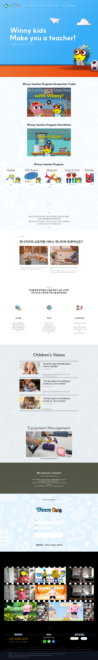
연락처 (36, 525)
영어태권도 (78, 647)
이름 (36, 520)
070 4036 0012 (18, 638)
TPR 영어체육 (20, 647)
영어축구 (49, 647)
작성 (61, 540)
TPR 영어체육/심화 (35, 647)
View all (49, 203)
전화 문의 (84, 638)
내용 (36, 531)
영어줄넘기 (63, 647)
